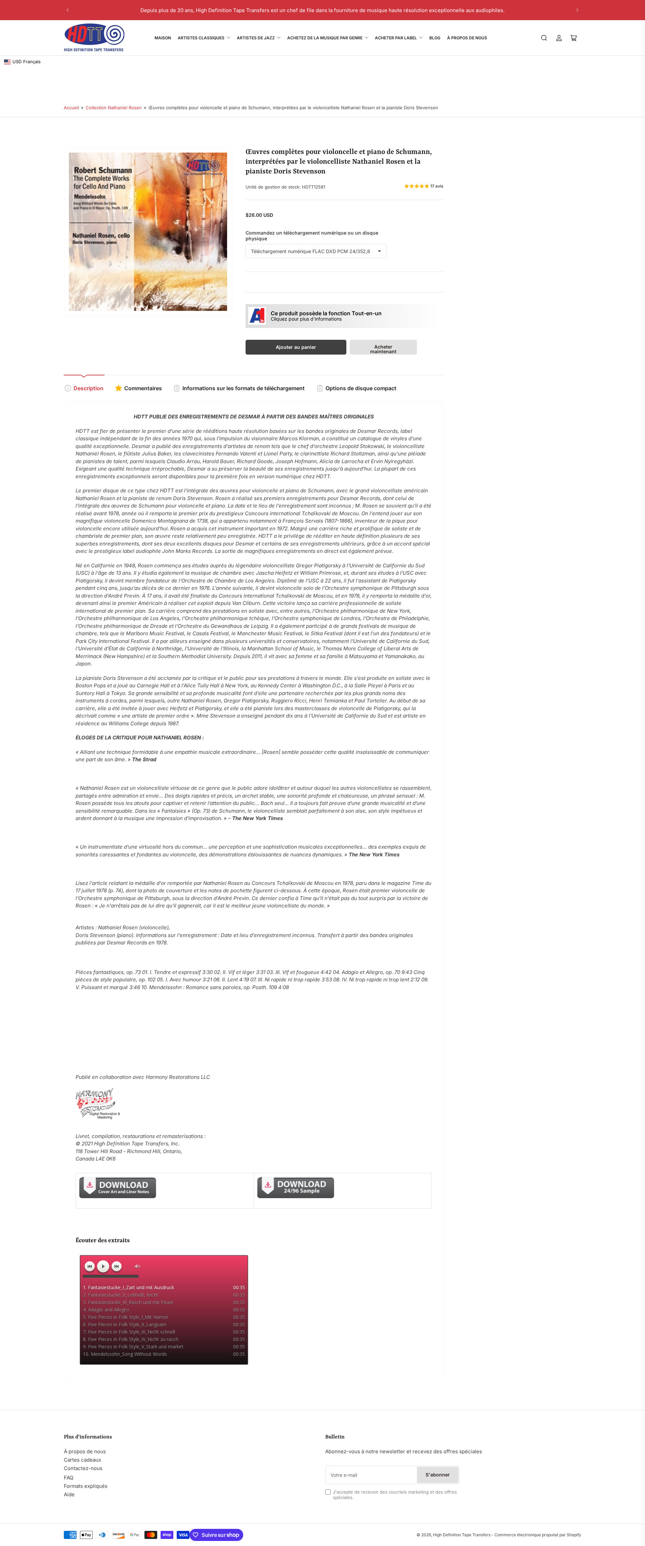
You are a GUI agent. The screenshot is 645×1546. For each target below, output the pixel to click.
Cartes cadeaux (82, 1460)
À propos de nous (85, 1451)
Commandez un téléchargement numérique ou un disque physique (312, 235)
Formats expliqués (86, 1486)
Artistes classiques (201, 37)
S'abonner (438, 1474)
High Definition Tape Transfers (461, 1534)
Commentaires (143, 388)
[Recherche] (544, 38)
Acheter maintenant (383, 349)
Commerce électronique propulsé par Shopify (537, 1534)
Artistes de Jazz (256, 37)
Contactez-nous (83, 1468)
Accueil (71, 107)
